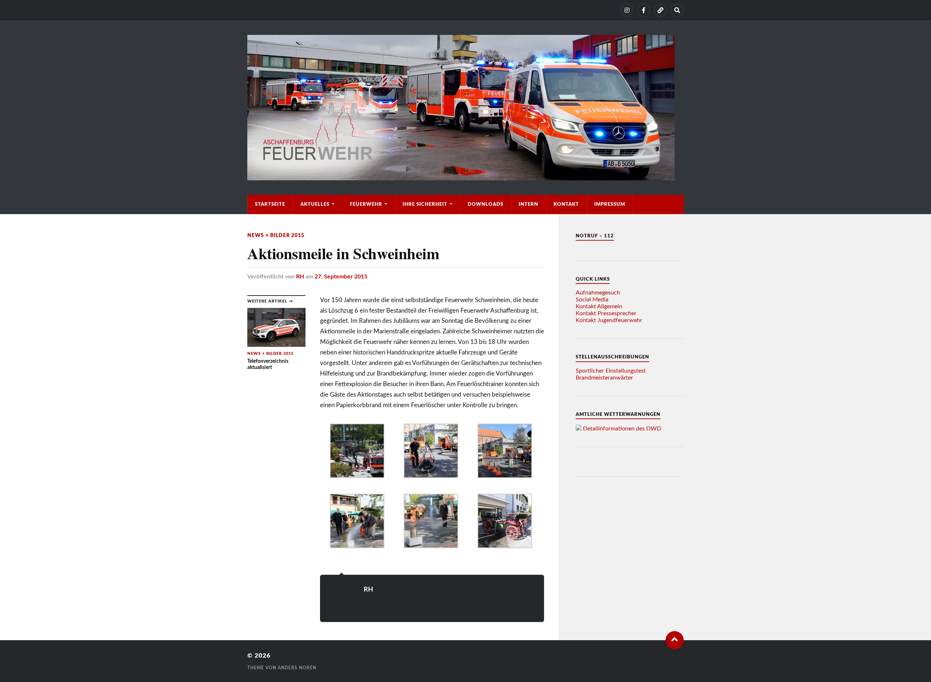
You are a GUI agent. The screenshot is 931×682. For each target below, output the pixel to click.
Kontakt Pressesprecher (606, 313)
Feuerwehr (366, 204)
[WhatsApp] (660, 10)
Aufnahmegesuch (598, 293)
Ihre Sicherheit (425, 204)
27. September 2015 (341, 277)
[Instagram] (627, 10)
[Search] (677, 10)
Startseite (270, 204)
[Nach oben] (675, 640)
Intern (528, 204)
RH (300, 277)
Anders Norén (297, 668)
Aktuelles (314, 204)
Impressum (609, 204)
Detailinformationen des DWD (622, 429)
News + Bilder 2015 (275, 235)
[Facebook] (643, 10)
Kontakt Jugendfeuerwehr (609, 320)
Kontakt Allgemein (599, 306)
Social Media (592, 299)
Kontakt (566, 204)
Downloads (485, 204)
